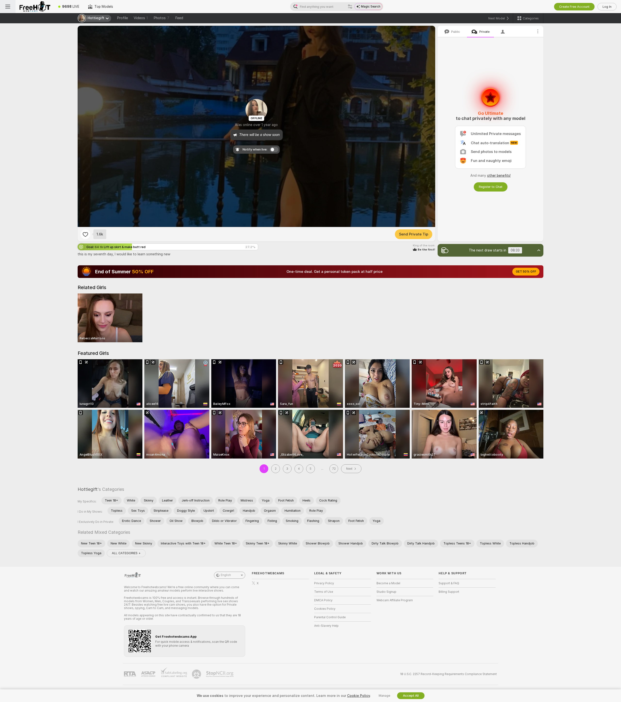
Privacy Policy (324, 583)
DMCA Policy (323, 600)
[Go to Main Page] (35, 6)
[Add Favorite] (85, 234)
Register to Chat (490, 187)
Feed (179, 18)
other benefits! (499, 175)
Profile (122, 18)
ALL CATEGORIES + (126, 553)
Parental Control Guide (330, 617)
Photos (161, 18)
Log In (607, 6)
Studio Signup (386, 591)
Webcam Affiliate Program (394, 600)
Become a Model (388, 583)
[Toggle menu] (8, 6)
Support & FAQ (449, 583)
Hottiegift (88, 489)
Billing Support (449, 591)
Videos (141, 18)
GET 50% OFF (526, 271)
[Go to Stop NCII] (220, 674)
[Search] (350, 6)
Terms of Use (323, 591)
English (226, 575)
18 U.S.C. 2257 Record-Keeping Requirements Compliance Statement (448, 674)
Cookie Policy (358, 696)
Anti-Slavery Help (326, 625)
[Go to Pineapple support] (197, 674)
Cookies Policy (324, 608)
